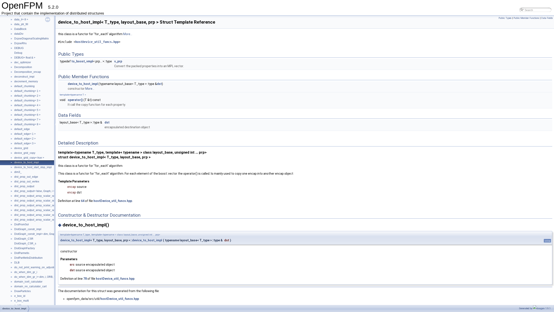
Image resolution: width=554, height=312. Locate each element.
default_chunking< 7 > (27, 119)
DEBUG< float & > (24, 57)
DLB (16, 262)
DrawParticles (22, 291)
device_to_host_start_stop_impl (33, 167)
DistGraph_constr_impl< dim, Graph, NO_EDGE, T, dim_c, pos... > (52, 234)
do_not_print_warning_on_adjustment (36, 267)
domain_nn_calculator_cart (30, 286)
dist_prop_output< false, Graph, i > (34, 191)
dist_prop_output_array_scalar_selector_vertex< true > (46, 219)
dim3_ (18, 172)
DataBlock (20, 29)
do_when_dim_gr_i (25, 272)
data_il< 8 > (21, 19)
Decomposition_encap (27, 71)
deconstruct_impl (24, 76)
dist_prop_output (24, 186)
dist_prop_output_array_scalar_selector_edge (41, 195)
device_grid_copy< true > (29, 157)
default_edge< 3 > (25, 143)
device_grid (21, 148)
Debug (18, 52)
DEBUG (19, 48)
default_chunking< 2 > (27, 95)
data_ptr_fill (21, 24)
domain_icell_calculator (28, 281)
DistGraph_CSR (23, 238)
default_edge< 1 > (25, 133)
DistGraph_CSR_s (25, 243)
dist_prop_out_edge (26, 176)
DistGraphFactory (24, 248)
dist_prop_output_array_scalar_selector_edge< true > (46, 200)
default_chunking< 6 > (27, 114)
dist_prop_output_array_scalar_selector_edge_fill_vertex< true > (52, 210)
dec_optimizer (22, 62)
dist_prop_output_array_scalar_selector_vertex (42, 214)
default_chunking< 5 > (27, 110)
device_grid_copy (24, 152)
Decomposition (23, 67)
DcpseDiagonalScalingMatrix (31, 38)
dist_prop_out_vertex (26, 181)
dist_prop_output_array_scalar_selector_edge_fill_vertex (48, 205)
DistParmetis (21, 253)
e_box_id (19, 295)
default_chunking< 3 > (27, 100)
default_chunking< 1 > (27, 91)
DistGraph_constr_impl (27, 229)
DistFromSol (21, 224)
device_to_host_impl (26, 162)
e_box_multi (21, 300)
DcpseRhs (20, 43)
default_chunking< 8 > (27, 124)
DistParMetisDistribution (28, 257)
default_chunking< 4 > (27, 105)
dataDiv (18, 33)
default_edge (22, 129)
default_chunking (24, 86)
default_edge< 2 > (25, 138)
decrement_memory (26, 81)
